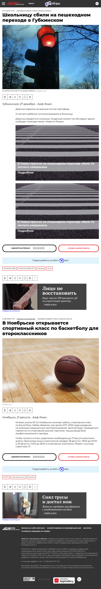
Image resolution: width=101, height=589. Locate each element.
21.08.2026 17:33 (8, 319)
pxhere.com (7, 404)
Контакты (87, 528)
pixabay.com (41, 91)
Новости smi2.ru (11, 311)
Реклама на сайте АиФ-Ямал (33, 528)
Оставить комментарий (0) (79, 248)
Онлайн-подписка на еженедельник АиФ (64, 528)
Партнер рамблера (44, 579)
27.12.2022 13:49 (8, 11)
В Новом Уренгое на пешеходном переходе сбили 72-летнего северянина (56, 165)
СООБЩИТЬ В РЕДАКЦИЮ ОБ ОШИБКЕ (35, 531)
